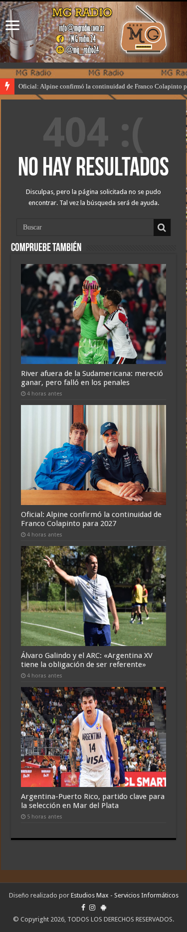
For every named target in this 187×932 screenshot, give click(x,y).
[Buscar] (162, 227)
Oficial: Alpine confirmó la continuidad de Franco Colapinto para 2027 (91, 519)
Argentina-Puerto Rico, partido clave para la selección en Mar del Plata (93, 801)
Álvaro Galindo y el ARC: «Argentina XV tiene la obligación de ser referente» (87, 660)
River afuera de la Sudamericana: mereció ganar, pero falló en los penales (92, 378)
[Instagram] (92, 908)
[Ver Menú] (12, 26)
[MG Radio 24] (93, 32)
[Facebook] (83, 908)
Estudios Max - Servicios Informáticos (125, 895)
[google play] (103, 908)
